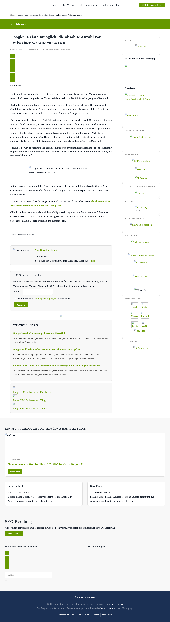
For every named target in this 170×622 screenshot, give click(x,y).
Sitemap (95, 614)
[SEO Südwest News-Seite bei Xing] (146, 324)
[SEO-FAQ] (141, 207)
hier (93, 260)
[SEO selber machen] (141, 224)
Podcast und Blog (110, 5)
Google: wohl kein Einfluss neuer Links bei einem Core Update (46, 349)
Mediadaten (107, 614)
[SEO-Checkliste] (141, 46)
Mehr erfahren (13, 533)
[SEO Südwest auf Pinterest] (135, 315)
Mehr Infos (117, 604)
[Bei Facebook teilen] (12, 61)
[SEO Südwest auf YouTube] (141, 330)
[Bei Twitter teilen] (12, 56)
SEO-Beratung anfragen (152, 5)
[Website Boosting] (141, 241)
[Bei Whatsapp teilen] (12, 75)
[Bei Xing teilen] (12, 70)
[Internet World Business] (141, 255)
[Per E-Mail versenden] (12, 79)
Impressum (84, 614)
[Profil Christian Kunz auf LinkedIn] (146, 315)
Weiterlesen (15, 471)
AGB (74, 614)
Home (54, 5)
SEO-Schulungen (88, 5)
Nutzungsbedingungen (45, 298)
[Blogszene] (141, 192)
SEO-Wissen (68, 5)
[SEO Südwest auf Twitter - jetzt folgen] (136, 324)
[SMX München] (141, 160)
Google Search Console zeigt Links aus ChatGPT (39, 333)
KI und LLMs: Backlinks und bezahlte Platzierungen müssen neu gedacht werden (56, 365)
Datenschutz (63, 614)
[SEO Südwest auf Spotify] (146, 305)
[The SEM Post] (141, 276)
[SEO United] (141, 262)
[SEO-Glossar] (141, 347)
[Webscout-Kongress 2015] (141, 169)
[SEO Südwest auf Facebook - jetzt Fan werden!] (136, 305)
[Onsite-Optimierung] (141, 136)
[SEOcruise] (141, 178)
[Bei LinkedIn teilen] (12, 65)
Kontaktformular (108, 608)
